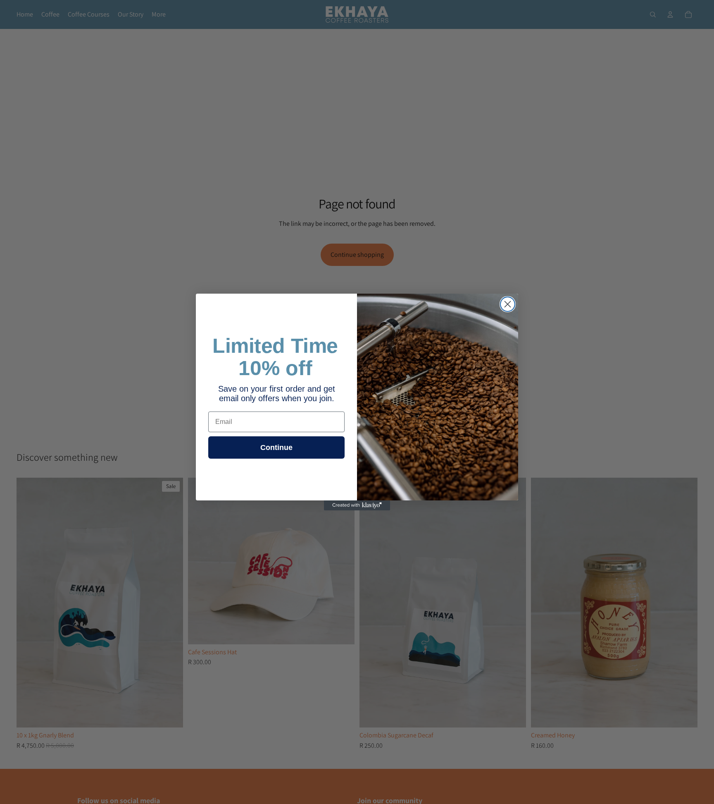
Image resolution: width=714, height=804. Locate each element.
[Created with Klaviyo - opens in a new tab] (357, 505)
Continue (276, 447)
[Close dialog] (507, 304)
